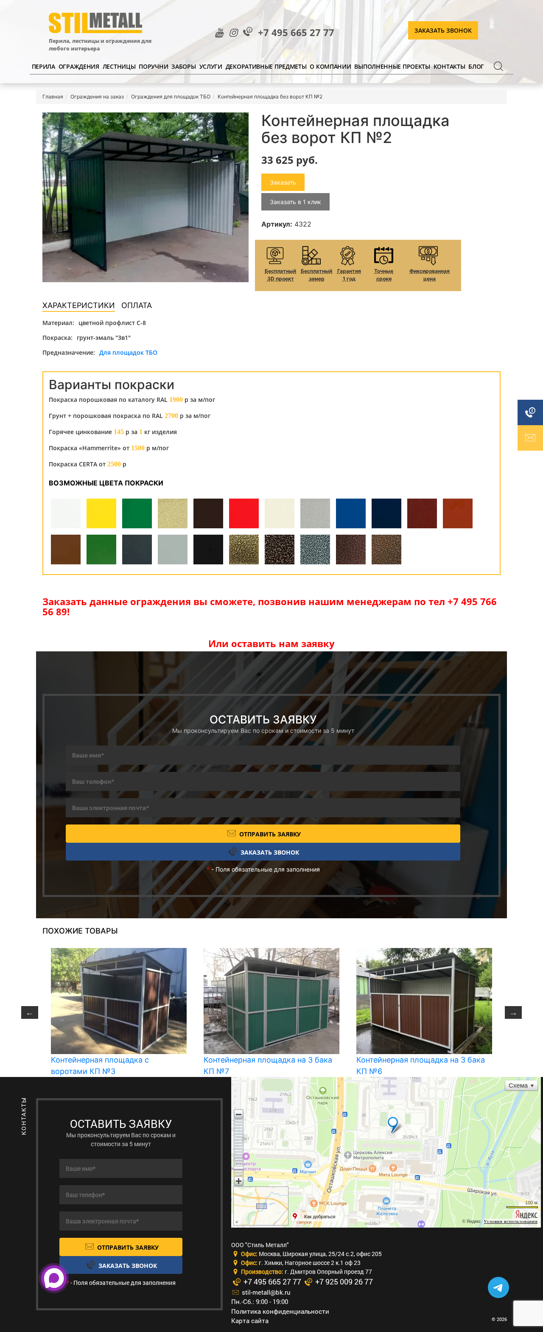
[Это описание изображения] (145, 197)
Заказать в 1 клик (295, 201)
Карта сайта (250, 1320)
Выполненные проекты (392, 66)
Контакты (449, 66)
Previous (29, 1012)
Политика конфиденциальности (280, 1311)
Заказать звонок (443, 30)
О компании (330, 66)
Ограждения (79, 66)
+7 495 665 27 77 (296, 32)
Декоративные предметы (266, 66)
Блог (476, 66)
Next (513, 1012)
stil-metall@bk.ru (265, 1292)
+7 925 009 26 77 (343, 1281)
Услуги (210, 66)
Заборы (183, 66)
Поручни (153, 66)
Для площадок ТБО (128, 352)
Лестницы (119, 66)
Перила (43, 66)
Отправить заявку (269, 834)
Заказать (283, 182)
